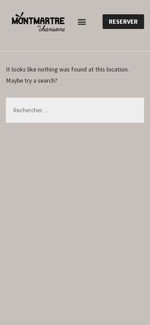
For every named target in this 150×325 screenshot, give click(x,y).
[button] (82, 21)
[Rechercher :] (75, 110)
